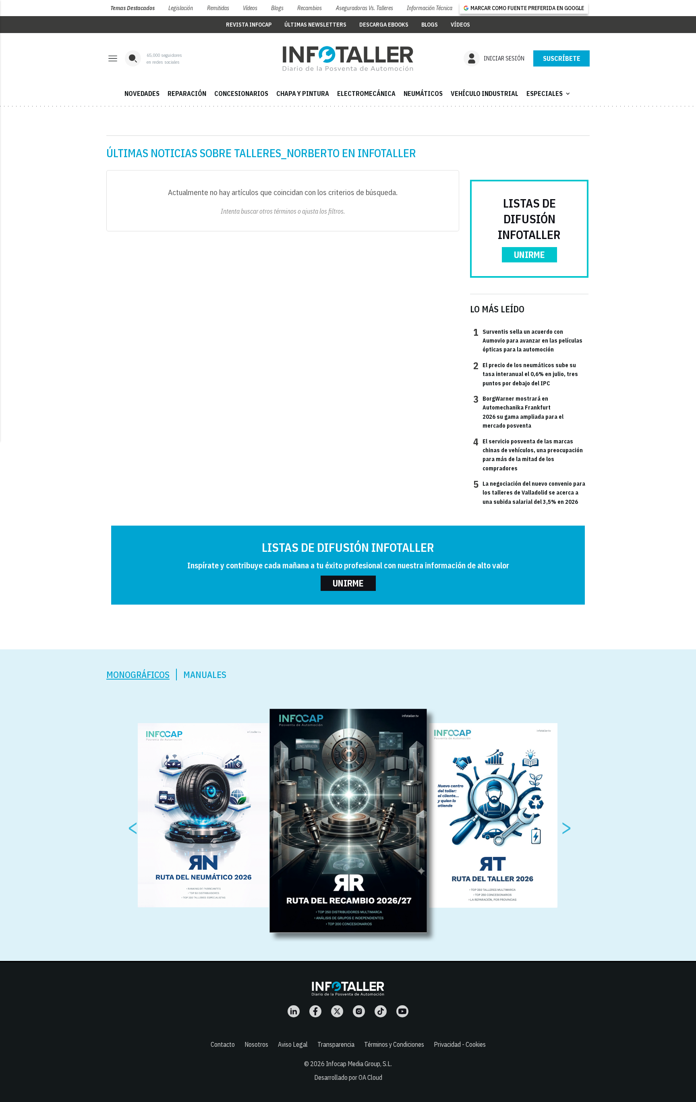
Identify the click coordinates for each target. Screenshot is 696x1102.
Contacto (223, 1044)
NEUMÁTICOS (423, 93)
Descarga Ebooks (383, 24)
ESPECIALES (549, 93)
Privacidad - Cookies (460, 1044)
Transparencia (335, 1044)
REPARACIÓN (187, 93)
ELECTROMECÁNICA (366, 93)
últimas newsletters (315, 24)
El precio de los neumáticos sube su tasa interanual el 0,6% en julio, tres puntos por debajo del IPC (525, 374)
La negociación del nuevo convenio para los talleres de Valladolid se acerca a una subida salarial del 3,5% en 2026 (529, 492)
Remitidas (218, 8)
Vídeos (250, 8)
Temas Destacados (132, 8)
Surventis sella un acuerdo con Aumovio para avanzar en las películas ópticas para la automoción (527, 340)
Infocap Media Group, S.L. (359, 1064)
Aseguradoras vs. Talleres (364, 8)
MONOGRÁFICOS (138, 674)
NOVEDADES (142, 93)
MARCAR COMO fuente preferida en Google (527, 8)
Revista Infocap (248, 24)
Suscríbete (561, 58)
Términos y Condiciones (394, 1044)
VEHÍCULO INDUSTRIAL (484, 93)
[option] (348, 820)
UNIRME (529, 254)
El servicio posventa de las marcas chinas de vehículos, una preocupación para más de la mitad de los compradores (528, 454)
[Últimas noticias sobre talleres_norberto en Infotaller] (348, 58)
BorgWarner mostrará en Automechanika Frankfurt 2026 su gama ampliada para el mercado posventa (518, 411)
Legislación (180, 8)
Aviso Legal (293, 1044)
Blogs (277, 8)
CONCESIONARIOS (241, 93)
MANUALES (204, 674)
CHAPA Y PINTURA (302, 93)
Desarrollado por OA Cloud (348, 1077)
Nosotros (256, 1044)
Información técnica (429, 8)
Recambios (309, 8)
